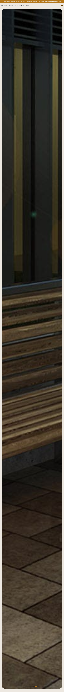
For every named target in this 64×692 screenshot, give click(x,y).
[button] (62, 5)
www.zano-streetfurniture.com (51, 2)
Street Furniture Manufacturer (15, 5)
